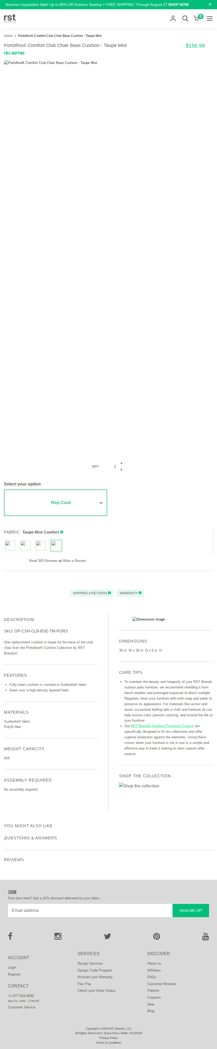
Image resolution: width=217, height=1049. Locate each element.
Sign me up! (190, 910)
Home (8, 36)
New (150, 1004)
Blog (150, 1011)
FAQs (151, 977)
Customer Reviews (161, 984)
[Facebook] (10, 938)
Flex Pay (84, 984)
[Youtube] (205, 938)
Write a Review (74, 561)
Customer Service (21, 1007)
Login (12, 967)
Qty (95, 466)
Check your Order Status (97, 990)
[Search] (185, 18)
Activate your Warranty (95, 977)
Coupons (154, 997)
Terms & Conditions (108, 1042)
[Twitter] (107, 938)
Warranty (129, 593)
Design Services (90, 963)
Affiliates (154, 970)
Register (14, 974)
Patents (153, 990)
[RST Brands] (10, 18)
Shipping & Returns (90, 593)
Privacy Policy (109, 1037)
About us (154, 963)
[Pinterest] (156, 938)
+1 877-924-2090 (21, 996)
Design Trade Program (95, 970)
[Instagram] (58, 938)
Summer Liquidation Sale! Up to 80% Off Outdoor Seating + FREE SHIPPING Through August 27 (97, 4)
